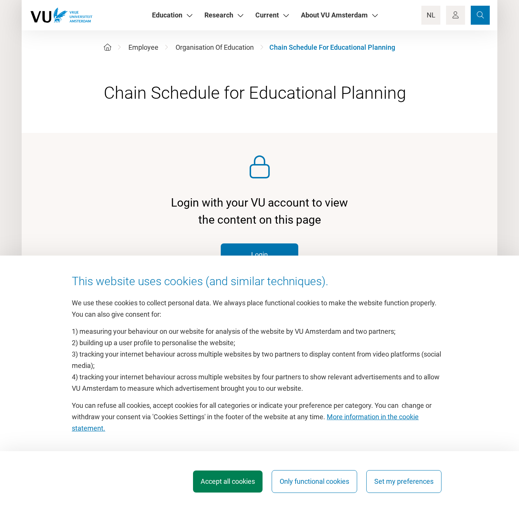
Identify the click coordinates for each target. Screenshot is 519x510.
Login (259, 255)
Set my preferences (404, 481)
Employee (143, 47)
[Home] (107, 47)
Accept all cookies (228, 481)
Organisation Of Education (215, 47)
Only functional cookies (314, 481)
